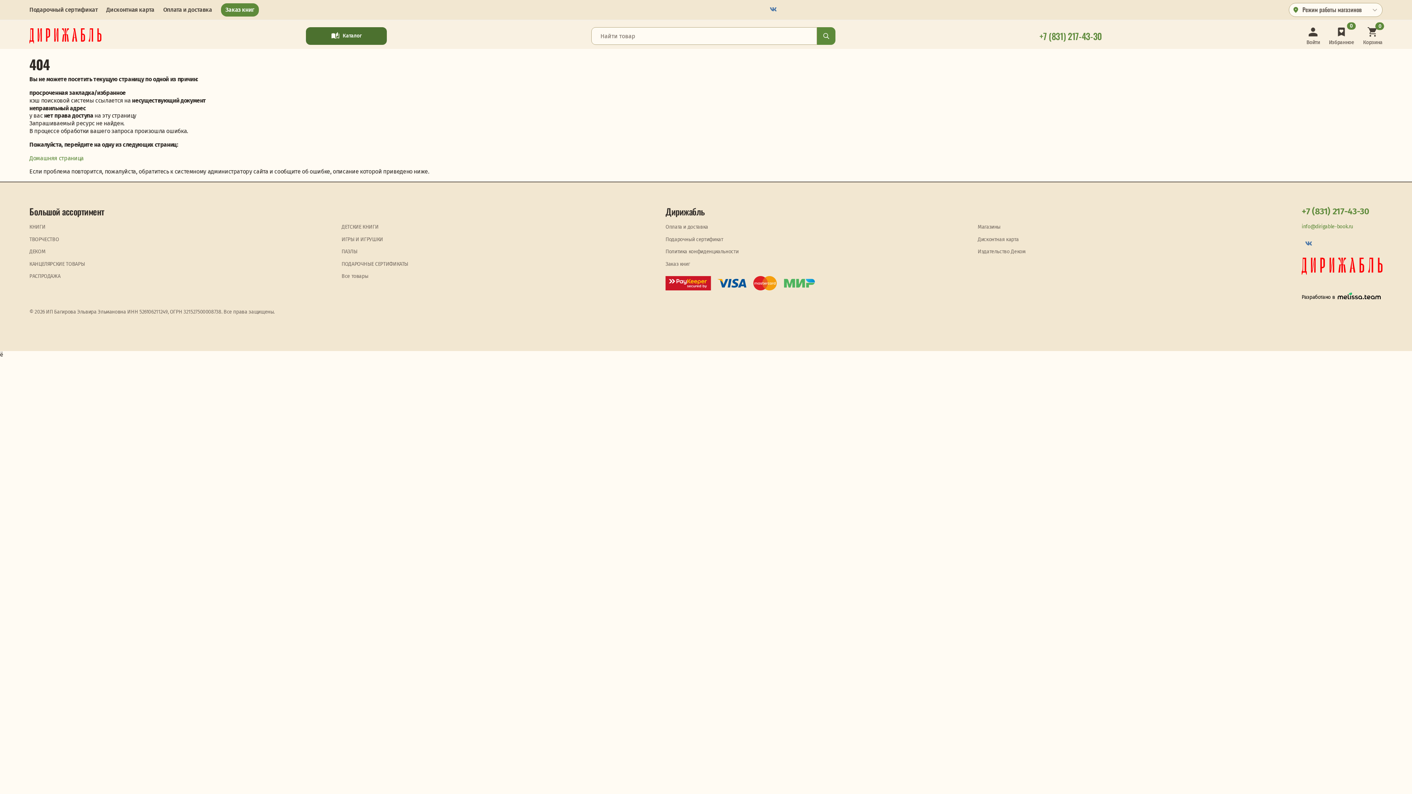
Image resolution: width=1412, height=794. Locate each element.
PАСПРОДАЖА (44, 276)
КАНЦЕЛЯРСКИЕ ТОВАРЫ (57, 264)
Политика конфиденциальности (702, 251)
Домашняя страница (56, 158)
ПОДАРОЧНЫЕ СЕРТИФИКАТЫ (375, 264)
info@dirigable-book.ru (1327, 226)
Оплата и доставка (187, 9)
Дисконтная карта (130, 9)
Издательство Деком (1002, 251)
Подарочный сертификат (63, 9)
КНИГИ (37, 227)
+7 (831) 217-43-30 (1335, 211)
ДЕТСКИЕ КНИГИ (360, 227)
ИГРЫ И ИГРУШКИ (362, 239)
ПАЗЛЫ (349, 251)
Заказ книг (239, 9)
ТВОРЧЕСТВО (44, 239)
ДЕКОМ (37, 251)
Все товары (355, 276)
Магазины (989, 227)
